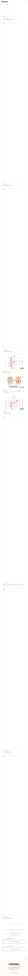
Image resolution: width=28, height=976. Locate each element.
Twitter (16, 955)
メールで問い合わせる (14, 949)
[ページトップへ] (25, 958)
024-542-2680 (14, 941)
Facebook (12, 955)
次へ (19, 923)
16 (15, 923)
